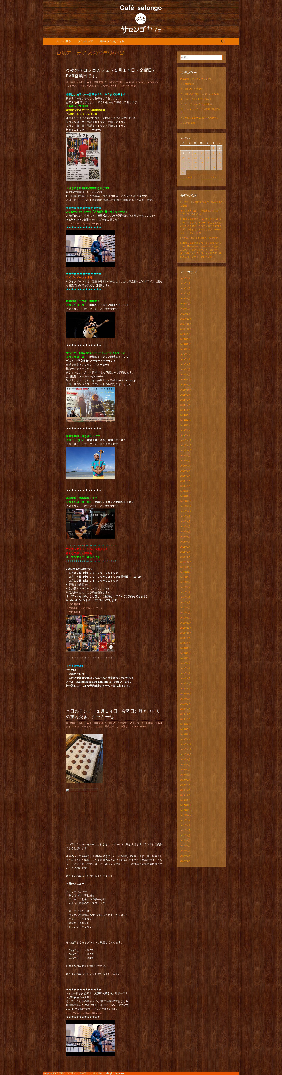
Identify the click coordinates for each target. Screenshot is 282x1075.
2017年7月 (185, 830)
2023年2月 (185, 491)
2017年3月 (185, 850)
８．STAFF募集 (187, 122)
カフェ (89, 85)
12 (195, 157)
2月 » (213, 177)
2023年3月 (185, 485)
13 (201, 157)
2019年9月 (185, 698)
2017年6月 (185, 835)
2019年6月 (185, 713)
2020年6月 (185, 653)
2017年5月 (185, 840)
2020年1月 (185, 678)
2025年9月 (185, 334)
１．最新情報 (96, 82)
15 (213, 157)
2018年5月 (185, 779)
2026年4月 (185, 298)
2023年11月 (186, 445)
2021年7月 (185, 587)
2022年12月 (186, 501)
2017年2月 (185, 855)
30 (219, 167)
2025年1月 (185, 374)
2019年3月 (185, 729)
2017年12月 (186, 805)
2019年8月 (185, 703)
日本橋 (113, 85)
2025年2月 (185, 369)
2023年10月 (186, 450)
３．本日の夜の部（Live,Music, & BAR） (124, 82)
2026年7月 (185, 283)
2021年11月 (186, 567)
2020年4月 (185, 663)
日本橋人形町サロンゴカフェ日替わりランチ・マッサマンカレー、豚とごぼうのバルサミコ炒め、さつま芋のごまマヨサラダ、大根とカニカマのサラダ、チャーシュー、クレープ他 (200, 226)
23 (219, 162)
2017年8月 (185, 825)
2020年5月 (185, 658)
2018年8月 (185, 764)
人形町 (105, 85)
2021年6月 (185, 592)
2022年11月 (186, 506)
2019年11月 (186, 688)
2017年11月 (186, 810)
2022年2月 (185, 551)
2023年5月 (185, 475)
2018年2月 (185, 794)
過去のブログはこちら (112, 41)
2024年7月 (185, 404)
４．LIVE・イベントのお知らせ (195, 99)
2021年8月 (185, 582)
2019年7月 (185, 708)
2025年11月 (186, 323)
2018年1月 (185, 800)
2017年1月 (185, 860)
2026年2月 (185, 308)
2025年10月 (186, 328)
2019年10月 (186, 693)
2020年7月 (185, 648)
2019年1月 (185, 739)
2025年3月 (185, 364)
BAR (152, 82)
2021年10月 (186, 572)
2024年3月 (185, 425)
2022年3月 (185, 546)
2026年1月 (185, 313)
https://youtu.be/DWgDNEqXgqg (84, 223)
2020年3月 (185, 668)
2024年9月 (185, 394)
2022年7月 (185, 526)
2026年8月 (185, 278)
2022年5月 (185, 536)
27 (201, 167)
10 (183, 157)
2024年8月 (185, 399)
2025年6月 (185, 349)
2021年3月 (185, 607)
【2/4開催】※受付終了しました (84, 608)
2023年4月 (185, 480)
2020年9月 (185, 637)
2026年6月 (185, 288)
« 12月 (189, 177)
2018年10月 (186, 754)
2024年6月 (185, 409)
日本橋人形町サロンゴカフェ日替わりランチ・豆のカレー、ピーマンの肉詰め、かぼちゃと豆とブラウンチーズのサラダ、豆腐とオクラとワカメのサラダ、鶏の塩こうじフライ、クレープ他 (200, 250)
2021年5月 (185, 597)
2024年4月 (185, 420)
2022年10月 (186, 511)
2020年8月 (185, 643)
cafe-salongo (129, 85)
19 (195, 162)
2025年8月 (185, 339)
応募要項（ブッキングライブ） (196, 78)
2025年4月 (185, 359)
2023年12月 (186, 440)
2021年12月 (186, 561)
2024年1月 (185, 435)
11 (189, 157)
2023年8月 (185, 460)
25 (189, 167)
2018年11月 (186, 749)
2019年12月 (186, 683)
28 (207, 167)
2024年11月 (186, 384)
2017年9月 (185, 820)
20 (201, 162)
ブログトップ (85, 41)
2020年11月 (186, 627)
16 (219, 157)
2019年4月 (185, 724)
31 (183, 172)
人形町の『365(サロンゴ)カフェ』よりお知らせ (80, 1073)
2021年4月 (185, 602)
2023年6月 (185, 470)
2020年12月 (186, 622)
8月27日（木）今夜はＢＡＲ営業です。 (200, 237)
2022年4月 (185, 541)
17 (183, 162)
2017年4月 (185, 845)
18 (189, 162)
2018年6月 (185, 774)
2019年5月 (185, 718)
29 (213, 167)
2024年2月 (185, 430)
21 (207, 162)
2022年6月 (185, 531)
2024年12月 (186, 379)
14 (207, 157)
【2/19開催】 (73, 612)
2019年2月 (185, 734)
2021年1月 (185, 617)
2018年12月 (186, 744)
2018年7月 (185, 769)
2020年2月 (185, 673)
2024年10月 (186, 389)
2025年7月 (185, 344)
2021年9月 (185, 577)
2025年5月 (185, 354)
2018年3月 (185, 789)
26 (195, 167)
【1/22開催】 (73, 604)
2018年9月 (185, 759)
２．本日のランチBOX (115, 723)
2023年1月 (185, 496)
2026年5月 (185, 293)
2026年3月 (185, 303)
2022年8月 (185, 521)
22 (213, 162)
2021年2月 (185, 612)
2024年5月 (185, 415)
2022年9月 (185, 516)
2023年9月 (185, 455)
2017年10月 (186, 815)
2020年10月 (186, 632)
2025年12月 (186, 318)
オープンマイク (77, 85)
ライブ (97, 85)
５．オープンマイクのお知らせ (196, 104)
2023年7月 (185, 465)
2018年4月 (185, 784)
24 (183, 167)
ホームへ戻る (63, 41)
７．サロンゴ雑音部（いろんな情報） (199, 117)
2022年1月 (185, 556)
